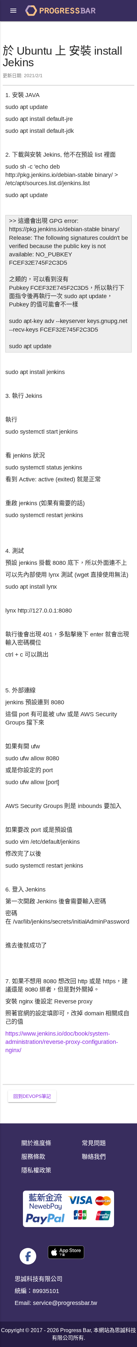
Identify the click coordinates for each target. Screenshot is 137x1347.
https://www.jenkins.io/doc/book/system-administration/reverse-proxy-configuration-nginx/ (61, 1041)
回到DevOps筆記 (32, 1096)
